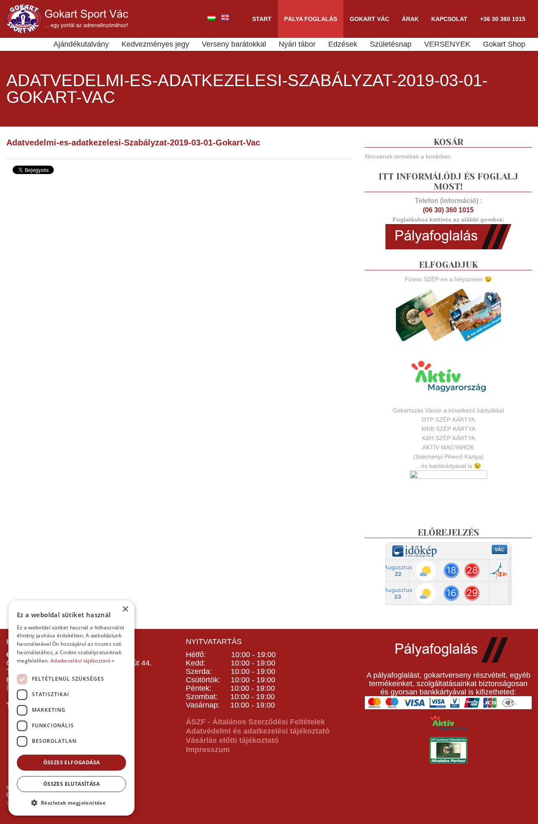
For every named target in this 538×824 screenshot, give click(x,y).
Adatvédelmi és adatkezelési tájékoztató (258, 731)
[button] (71, 802)
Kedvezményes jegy (155, 44)
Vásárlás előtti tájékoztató (232, 740)
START (262, 19)
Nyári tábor (297, 44)
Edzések (342, 44)
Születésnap (390, 44)
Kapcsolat (449, 19)
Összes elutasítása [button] (71, 783)
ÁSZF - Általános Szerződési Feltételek (255, 722)
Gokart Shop (504, 44)
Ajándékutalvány (81, 44)
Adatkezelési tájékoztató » (82, 660)
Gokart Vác (369, 19)
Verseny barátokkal (234, 44)
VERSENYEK (447, 44)
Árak (410, 19)
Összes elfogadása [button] (71, 762)
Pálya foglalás (310, 19)
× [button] (125, 609)
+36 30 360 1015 (502, 19)
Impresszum (208, 749)
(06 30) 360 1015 (448, 210)
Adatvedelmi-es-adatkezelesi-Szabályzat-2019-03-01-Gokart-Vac (133, 142)
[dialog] (71, 708)
